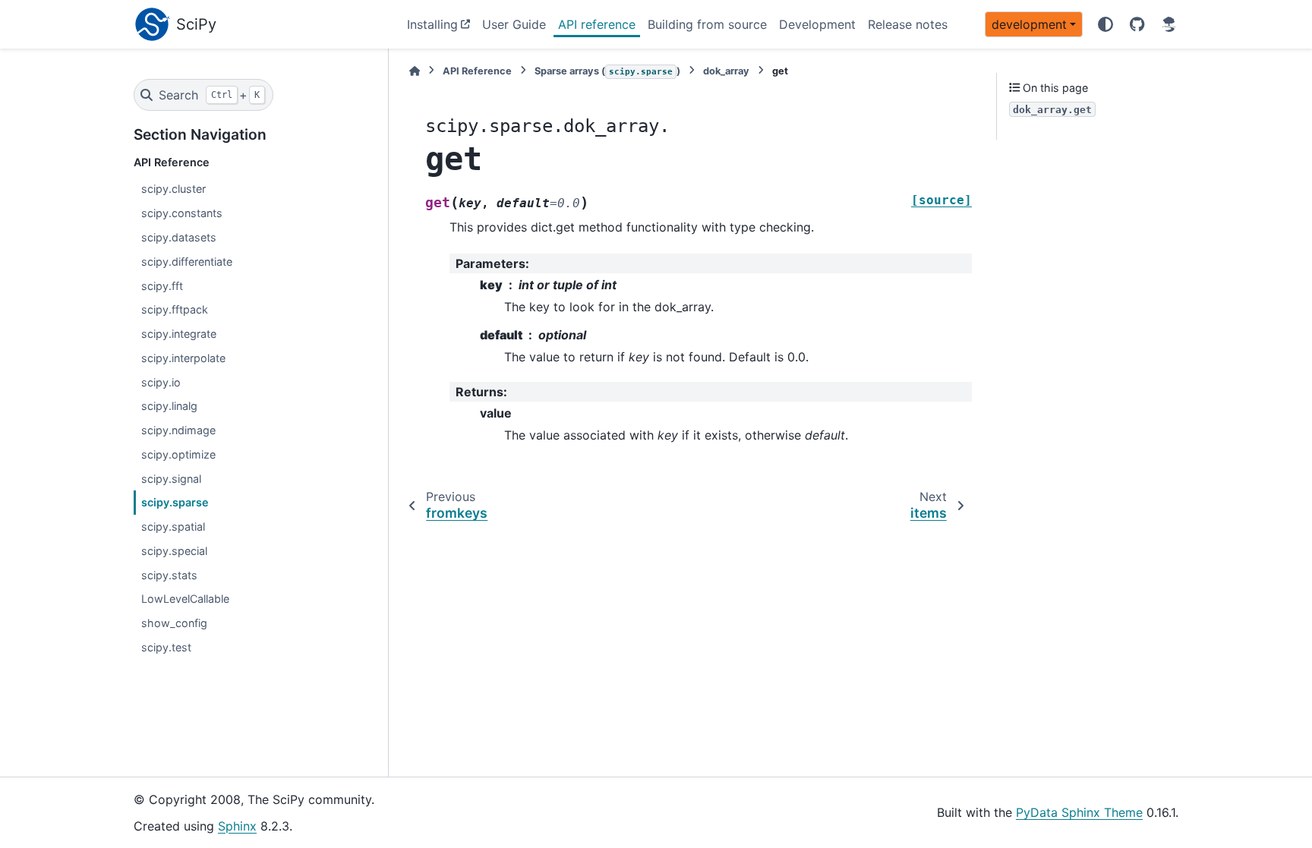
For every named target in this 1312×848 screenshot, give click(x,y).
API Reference (477, 71)
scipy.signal (171, 478)
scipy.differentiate (186, 261)
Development (817, 24)
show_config (174, 622)
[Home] (414, 71)
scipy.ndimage (178, 430)
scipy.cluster (173, 188)
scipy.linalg (169, 405)
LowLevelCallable (185, 598)
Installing (432, 24)
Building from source (707, 24)
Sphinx (237, 826)
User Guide (514, 24)
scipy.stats (169, 575)
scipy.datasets (178, 237)
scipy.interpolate (183, 357)
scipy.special (174, 550)
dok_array (726, 71)
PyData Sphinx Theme (1079, 812)
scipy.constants (181, 212)
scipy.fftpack (174, 309)
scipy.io (161, 382)
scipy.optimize (178, 454)
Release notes (908, 24)
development (1029, 24)
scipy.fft (162, 285)
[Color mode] (1105, 24)
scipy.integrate (178, 333)
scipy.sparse (175, 502)
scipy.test (166, 647)
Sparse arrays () (607, 71)
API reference (597, 24)
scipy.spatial (173, 526)
